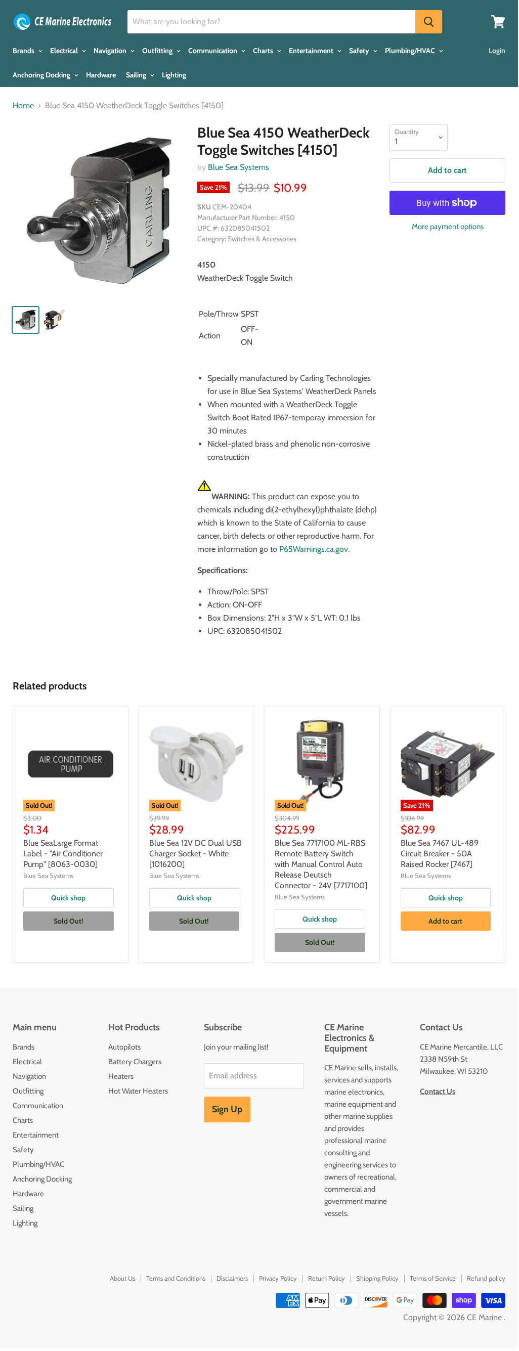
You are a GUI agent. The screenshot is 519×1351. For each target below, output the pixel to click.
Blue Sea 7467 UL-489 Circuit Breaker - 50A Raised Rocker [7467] (440, 853)
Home (23, 105)
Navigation (111, 50)
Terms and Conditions (175, 1278)
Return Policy (326, 1278)
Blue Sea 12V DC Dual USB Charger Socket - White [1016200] (195, 853)
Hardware (101, 74)
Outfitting (158, 50)
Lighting (174, 74)
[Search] (428, 21)
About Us (122, 1278)
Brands (24, 50)
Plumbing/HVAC (411, 50)
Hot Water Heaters (138, 1091)
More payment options (448, 227)
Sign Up (227, 1109)
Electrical (64, 50)
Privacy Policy (278, 1278)
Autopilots (124, 1047)
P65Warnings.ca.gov (313, 549)
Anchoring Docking (42, 74)
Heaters (121, 1076)
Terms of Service (433, 1278)
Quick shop (68, 897)
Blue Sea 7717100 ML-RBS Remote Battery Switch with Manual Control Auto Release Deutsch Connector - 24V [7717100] (321, 864)
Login (497, 50)
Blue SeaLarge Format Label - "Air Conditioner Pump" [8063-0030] (63, 853)
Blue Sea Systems (238, 167)
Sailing (137, 74)
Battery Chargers (134, 1061)
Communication (213, 50)
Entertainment (312, 50)
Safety (360, 50)
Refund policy (486, 1278)
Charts (264, 50)
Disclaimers (232, 1278)
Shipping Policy (377, 1278)
